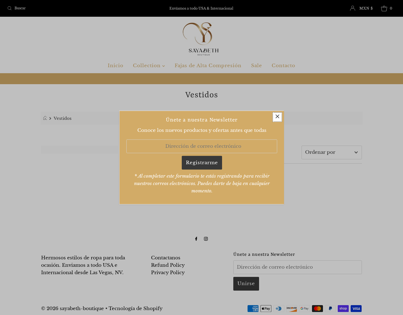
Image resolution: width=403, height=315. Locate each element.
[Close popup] (277, 117)
